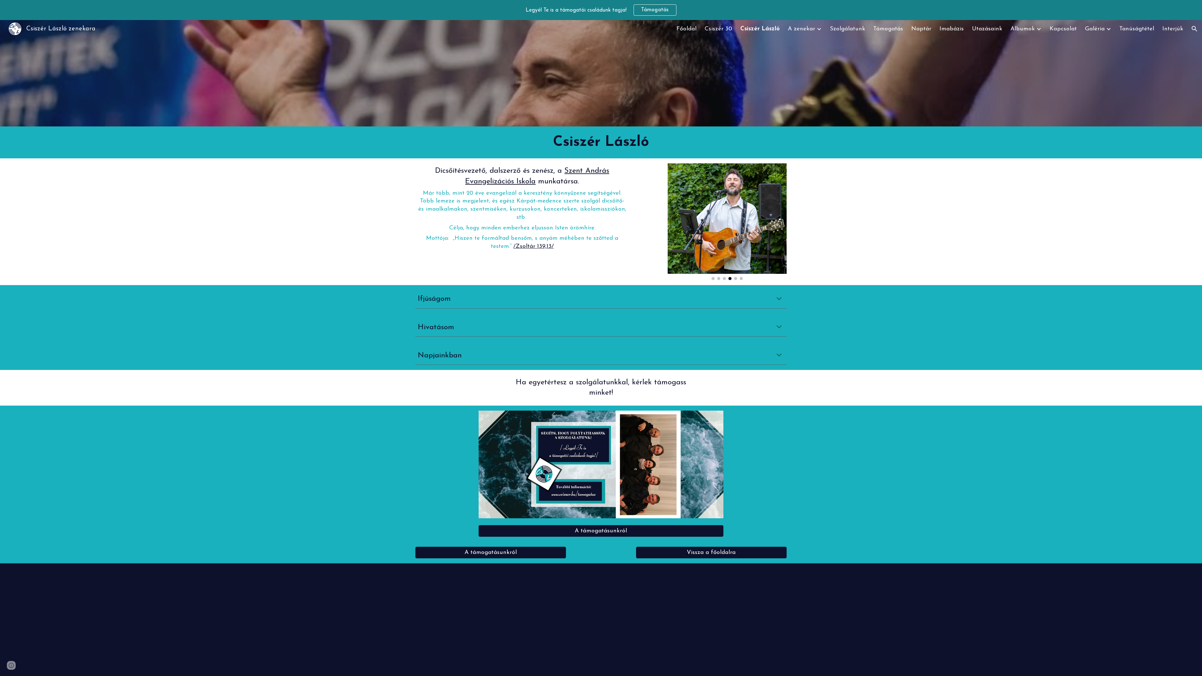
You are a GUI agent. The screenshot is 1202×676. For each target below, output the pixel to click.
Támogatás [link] (888, 29)
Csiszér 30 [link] (718, 29)
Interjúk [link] (1172, 29)
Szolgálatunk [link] (847, 29)
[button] (1194, 28)
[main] (600, 142)
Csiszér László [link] (760, 29)
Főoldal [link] (686, 29)
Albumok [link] (1022, 29)
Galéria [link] (1095, 29)
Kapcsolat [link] (1063, 29)
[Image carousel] (727, 221)
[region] (601, 10)
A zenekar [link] (801, 29)
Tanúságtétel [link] (1136, 29)
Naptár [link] (921, 29)
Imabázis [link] (951, 29)
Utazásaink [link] (987, 29)
